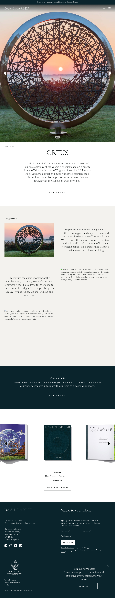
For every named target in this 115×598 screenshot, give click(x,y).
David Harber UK (16, 8)
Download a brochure (57, 488)
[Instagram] (10, 545)
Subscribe (68, 542)
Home (6, 146)
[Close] (108, 565)
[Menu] (109, 8)
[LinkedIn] (5, 545)
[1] (56, 137)
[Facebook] (15, 545)
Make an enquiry (57, 192)
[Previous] (4, 73)
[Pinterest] (20, 545)
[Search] (104, 8)
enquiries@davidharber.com (23, 523)
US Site (7, 585)
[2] (57, 137)
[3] (58, 137)
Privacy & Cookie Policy (12, 582)
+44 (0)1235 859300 (16, 520)
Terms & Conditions (67, 548)
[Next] (110, 73)
